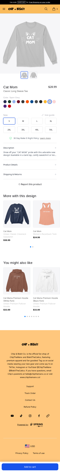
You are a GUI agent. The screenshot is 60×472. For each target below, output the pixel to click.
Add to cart (30, 466)
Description (8, 147)
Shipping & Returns (12, 174)
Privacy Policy (21, 453)
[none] (47, 115)
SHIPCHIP (21, 2)
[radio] (9, 121)
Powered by (22, 424)
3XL (23, 129)
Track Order (30, 393)
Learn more (45, 138)
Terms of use (39, 453)
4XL (37, 129)
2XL (9, 129)
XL (51, 121)
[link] (16, 214)
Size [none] (5, 115)
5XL (50, 129)
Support (30, 386)
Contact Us (30, 400)
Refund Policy (30, 407)
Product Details (10, 164)
